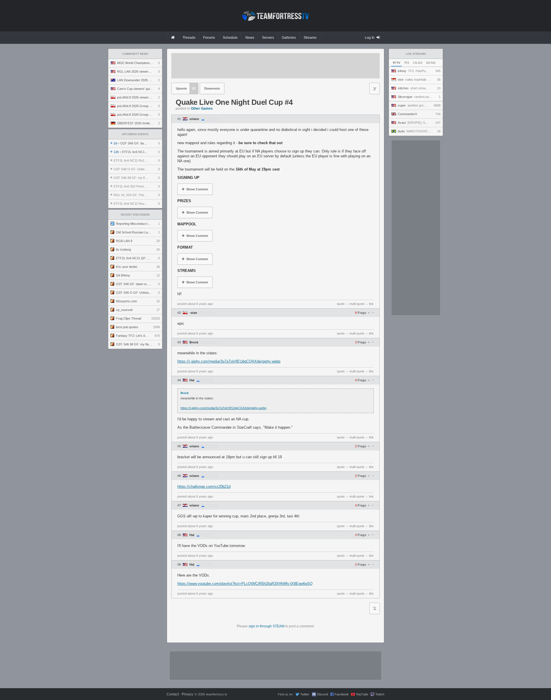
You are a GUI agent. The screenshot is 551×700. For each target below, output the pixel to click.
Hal (191, 380)
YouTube (362, 694)
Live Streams (416, 54)
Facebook (342, 694)
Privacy (187, 694)
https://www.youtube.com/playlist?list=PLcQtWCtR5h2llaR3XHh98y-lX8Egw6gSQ (245, 583)
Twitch (379, 694)
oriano (194, 119)
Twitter (304, 694)
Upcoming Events (135, 134)
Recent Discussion (135, 214)
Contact (173, 694)
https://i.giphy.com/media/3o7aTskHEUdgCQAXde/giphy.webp (228, 361)
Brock (193, 342)
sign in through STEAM (266, 626)
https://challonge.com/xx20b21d (203, 486)
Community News (135, 54)
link (371, 303)
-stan (193, 312)
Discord (322, 694)
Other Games (202, 109)
